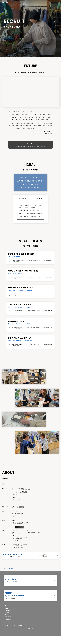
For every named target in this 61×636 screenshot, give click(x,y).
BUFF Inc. (7, 605)
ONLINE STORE (8, 622)
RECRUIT (7, 618)
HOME (5, 568)
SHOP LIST (7, 616)
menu (58, 2)
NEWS (6, 614)
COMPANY (7, 610)
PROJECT (7, 612)
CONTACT (7, 620)
